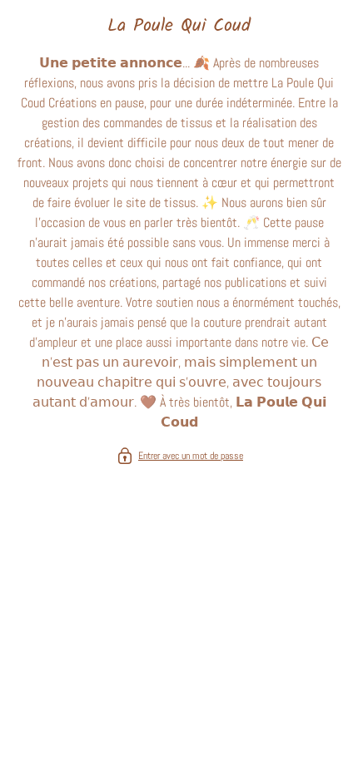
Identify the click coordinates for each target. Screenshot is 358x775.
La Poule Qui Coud (179, 26)
